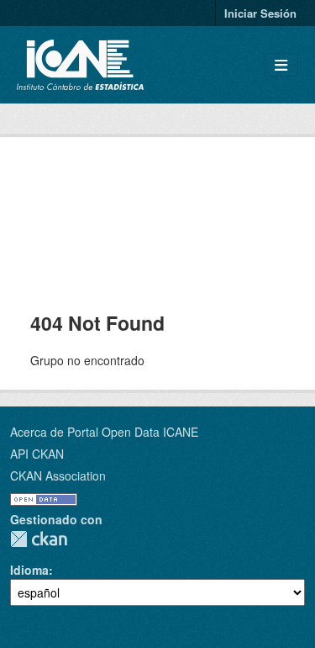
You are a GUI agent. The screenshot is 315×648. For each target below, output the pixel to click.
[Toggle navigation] (281, 65)
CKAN (38, 539)
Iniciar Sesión (260, 13)
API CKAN (37, 453)
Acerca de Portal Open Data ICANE (104, 431)
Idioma (29, 569)
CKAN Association (58, 475)
